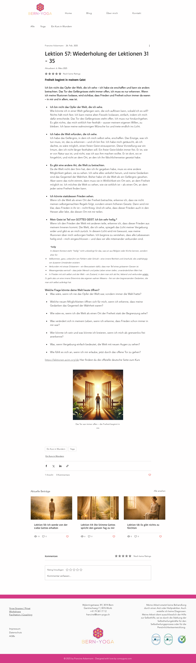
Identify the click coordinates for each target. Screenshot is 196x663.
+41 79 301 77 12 (98, 611)
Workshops (15, 611)
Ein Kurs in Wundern (61, 26)
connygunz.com (124, 658)
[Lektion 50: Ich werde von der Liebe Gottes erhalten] (51, 508)
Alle (33, 26)
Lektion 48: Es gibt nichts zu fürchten (143, 526)
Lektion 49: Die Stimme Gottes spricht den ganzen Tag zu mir (98, 526)
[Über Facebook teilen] (46, 466)
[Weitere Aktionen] (149, 45)
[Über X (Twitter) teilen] (53, 466)
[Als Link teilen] (67, 466)
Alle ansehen (159, 491)
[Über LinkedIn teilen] (60, 466)
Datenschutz (15, 632)
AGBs (12, 636)
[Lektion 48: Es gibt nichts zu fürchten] (144, 508)
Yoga (42, 26)
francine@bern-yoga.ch (98, 614)
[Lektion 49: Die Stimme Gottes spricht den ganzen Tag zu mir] (98, 508)
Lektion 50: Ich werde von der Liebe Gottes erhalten (50, 526)
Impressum (15, 628)
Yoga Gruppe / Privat (19, 608)
